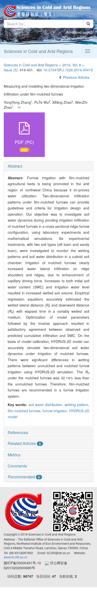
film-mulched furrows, (25, 410)
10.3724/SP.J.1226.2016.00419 (68, 69)
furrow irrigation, (56, 410)
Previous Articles (76, 77)
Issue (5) (11, 69)
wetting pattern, (77, 404)
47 (54, 576)
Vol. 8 (76, 64)
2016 (66, 64)
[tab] (48, 166)
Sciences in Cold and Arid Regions (38, 51)
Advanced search (79, 32)
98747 (28, 576)
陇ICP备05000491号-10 (24, 562)
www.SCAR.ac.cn (15, 557)
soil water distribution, (47, 404)
